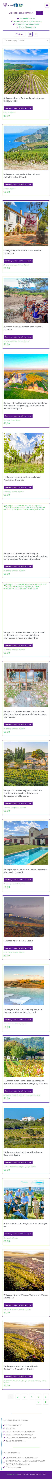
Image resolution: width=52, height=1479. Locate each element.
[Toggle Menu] (39, 13)
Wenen (21, 1309)
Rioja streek (8, 952)
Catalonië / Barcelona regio (14, 1166)
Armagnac (7, 1095)
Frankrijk (7, 420)
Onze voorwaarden (12, 1474)
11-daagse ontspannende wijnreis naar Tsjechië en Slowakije (22, 478)
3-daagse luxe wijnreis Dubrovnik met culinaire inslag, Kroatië (22, 175)
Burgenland (8, 1381)
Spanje (20, 265)
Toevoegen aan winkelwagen (18, 108)
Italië (5, 1024)
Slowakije (7, 491)
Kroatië (6, 112)
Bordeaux (7, 570)
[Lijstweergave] (36, 34)
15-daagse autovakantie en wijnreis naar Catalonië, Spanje (23, 1153)
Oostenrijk (7, 1238)
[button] (47, 5)
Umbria (18, 1024)
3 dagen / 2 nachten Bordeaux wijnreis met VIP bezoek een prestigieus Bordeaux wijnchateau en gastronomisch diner (24, 635)
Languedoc (15, 808)
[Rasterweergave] (30, 34)
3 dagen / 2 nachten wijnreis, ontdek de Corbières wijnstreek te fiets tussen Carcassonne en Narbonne (23, 793)
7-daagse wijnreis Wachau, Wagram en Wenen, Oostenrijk (26, 1296)
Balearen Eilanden (10, 265)
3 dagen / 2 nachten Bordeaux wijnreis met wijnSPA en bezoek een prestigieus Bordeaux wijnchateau (25, 714)
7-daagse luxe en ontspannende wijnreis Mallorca (23, 328)
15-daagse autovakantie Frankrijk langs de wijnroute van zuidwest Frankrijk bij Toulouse (26, 1082)
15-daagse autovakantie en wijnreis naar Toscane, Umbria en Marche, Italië (23, 1010)
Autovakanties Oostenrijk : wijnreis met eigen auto (26, 1225)
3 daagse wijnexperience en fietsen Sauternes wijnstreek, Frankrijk (26, 870)
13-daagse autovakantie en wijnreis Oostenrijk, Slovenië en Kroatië (21, 1367)
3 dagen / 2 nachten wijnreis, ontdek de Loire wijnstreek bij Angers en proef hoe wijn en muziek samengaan (25, 406)
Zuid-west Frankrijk (33, 1095)
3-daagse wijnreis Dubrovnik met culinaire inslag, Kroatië (24, 99)
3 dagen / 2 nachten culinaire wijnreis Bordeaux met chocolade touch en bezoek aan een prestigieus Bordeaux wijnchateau (26, 556)
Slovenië (31, 1381)
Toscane (11, 1024)
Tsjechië (14, 491)
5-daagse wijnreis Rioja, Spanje (18, 940)
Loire (13, 420)
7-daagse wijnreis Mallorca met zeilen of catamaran (23, 252)
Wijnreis (12, 112)
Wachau (15, 1309)
